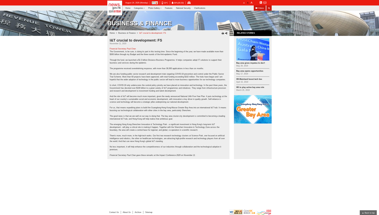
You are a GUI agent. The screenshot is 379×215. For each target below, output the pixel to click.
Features (168, 8)
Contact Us (114, 212)
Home (127, 8)
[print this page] (223, 33)
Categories (138, 8)
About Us (127, 212)
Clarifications (199, 8)
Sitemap (148, 212)
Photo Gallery (154, 8)
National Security (183, 8)
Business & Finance (127, 33)
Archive (138, 212)
